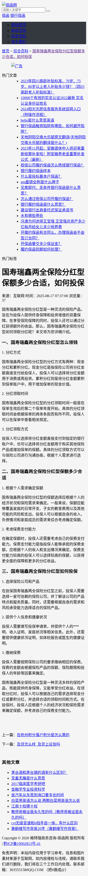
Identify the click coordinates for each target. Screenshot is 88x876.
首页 (5, 51)
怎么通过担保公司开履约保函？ (47, 199)
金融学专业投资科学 (28, 789)
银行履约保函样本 (36, 171)
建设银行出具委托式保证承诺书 (47, 210)
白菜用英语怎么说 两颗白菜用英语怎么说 (45, 801)
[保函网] (9, 5)
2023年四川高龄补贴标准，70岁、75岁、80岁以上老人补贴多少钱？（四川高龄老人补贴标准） (52, 86)
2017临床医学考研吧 (28, 784)
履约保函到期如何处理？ (41, 249)
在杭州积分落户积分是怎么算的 (43, 735)
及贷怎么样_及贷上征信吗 (38, 744)
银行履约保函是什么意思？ (43, 204)
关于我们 (18, 42)
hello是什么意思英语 (37, 120)
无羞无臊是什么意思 (28, 778)
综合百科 (18, 36)
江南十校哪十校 (24, 806)
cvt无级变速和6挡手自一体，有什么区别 (44, 823)
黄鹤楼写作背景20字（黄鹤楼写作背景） (45, 829)
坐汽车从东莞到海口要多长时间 (37, 795)
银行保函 (17, 16)
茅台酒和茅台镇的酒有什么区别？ (39, 773)
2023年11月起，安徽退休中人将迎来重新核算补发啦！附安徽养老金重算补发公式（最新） (52, 154)
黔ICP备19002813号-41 (22, 844)
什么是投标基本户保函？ (41, 176)
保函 (5, 16)
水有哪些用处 (32, 216)
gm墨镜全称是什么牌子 (40, 182)
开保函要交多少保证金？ (41, 244)
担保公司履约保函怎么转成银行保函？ (52, 165)
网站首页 (18, 25)
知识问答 (18, 30)
